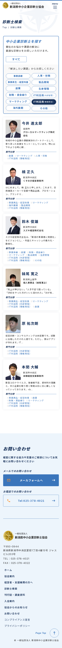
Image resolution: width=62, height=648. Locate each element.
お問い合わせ (12, 613)
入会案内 (9, 601)
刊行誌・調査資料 (14, 595)
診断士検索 (10, 588)
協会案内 (9, 576)
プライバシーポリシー (17, 625)
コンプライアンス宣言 (17, 619)
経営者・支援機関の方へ (18, 582)
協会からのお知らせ (16, 607)
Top (4, 27)
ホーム (8, 570)
